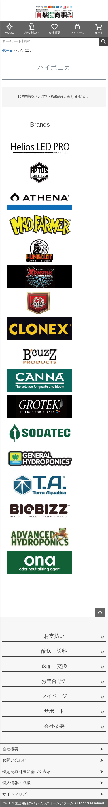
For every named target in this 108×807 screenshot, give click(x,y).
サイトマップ (14, 794)
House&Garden (39, 302)
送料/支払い (31, 32)
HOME (6, 51)
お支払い (54, 636)
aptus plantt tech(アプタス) (39, 172)
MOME (9, 32)
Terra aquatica (39, 484)
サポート (54, 711)
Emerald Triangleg (39, 250)
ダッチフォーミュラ (39, 536)
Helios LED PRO (39, 147)
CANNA (39, 380)
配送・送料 (54, 651)
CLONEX (39, 328)
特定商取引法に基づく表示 (26, 771)
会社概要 (54, 32)
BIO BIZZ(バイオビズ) (39, 510)
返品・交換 (54, 666)
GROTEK (39, 406)
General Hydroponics (39, 458)
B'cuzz (39, 354)
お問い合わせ (14, 760)
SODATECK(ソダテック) (39, 432)
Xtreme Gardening (39, 276)
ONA (39, 562)
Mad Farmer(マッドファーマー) (39, 224)
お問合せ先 (54, 681)
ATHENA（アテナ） (39, 198)
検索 (103, 42)
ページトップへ (100, 612)
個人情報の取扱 (16, 782)
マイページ (77, 32)
